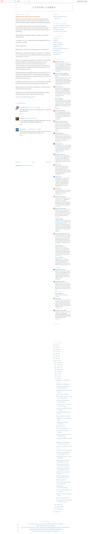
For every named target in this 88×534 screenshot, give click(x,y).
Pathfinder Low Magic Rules (60, 31)
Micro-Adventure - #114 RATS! (62, 134)
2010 (56, 511)
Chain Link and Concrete (61, 121)
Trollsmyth (58, 298)
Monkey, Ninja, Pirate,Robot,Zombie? (62, 486)
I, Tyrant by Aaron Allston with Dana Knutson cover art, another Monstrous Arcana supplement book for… (63, 222)
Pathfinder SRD (57, 50)
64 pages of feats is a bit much (63, 416)
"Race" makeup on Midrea (62, 394)
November (59, 365)
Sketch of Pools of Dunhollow (61, 294)
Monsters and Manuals (60, 208)
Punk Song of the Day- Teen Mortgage (63, 311)
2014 (56, 354)
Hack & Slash (58, 144)
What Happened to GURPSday (46, 526)
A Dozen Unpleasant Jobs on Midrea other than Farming (63, 465)
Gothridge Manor (59, 133)
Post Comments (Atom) (27, 165)
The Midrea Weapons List (62, 428)
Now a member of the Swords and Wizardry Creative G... (64, 500)
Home (33, 162)
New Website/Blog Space (60, 190)
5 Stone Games (44, 7)
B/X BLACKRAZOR (60, 111)
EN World (55, 40)
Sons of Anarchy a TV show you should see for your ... (63, 405)
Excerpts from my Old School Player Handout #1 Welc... (63, 469)
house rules (24, 97)
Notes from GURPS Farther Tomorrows (45, 531)
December (59, 362)
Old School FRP (59, 219)
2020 (56, 347)
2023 (56, 345)
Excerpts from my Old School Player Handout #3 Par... (63, 453)
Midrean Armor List (60, 426)
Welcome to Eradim (60, 480)
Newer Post (18, 162)
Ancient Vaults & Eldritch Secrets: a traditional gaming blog (62, 75)
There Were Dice (58, 259)
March (58, 504)
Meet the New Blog (59, 155)
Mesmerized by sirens (60, 196)
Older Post (48, 162)
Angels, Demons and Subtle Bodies (62, 178)
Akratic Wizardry (59, 61)
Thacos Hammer (57, 54)
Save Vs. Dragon (59, 245)
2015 (56, 351)
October (59, 367)
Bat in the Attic (58, 87)
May (58, 376)
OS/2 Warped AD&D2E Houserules (61, 25)
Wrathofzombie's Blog (60, 310)
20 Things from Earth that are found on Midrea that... (63, 387)
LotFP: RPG (58, 189)
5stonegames (23, 129)
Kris (56, 112)
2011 (56, 360)
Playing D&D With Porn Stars (62, 234)
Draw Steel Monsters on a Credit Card (63, 100)
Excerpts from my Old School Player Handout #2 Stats (63, 461)
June (58, 374)
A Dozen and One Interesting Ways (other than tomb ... (63, 476)
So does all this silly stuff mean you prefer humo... (63, 482)
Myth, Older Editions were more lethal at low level (63, 435)
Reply (21, 113)
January (58, 509)
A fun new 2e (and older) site (63, 497)
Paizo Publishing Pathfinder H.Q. (61, 48)
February (59, 506)
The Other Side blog (60, 281)
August (58, 371)
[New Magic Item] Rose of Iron (62, 77)
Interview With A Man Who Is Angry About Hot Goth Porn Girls (63, 235)
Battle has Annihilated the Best (61, 122)
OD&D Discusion (57, 46)
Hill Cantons (58, 165)
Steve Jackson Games (58, 52)
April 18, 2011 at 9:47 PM (30, 118)
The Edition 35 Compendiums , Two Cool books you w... (63, 443)
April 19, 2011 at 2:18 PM (35, 129)
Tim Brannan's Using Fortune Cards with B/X (63, 401)
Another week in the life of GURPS (62, 271)
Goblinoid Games (57, 42)
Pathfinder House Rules (58, 29)
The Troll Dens (58, 293)
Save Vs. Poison (59, 257)
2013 (56, 356)
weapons (30, 97)
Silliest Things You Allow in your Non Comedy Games (64, 397)
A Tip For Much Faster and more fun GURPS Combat (45, 524)
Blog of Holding (59, 99)
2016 (56, 349)
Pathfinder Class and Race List (60, 27)
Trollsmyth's (24, 40)
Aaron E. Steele (23, 107)
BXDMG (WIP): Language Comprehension (61, 247)
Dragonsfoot (56, 38)
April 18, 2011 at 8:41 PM (34, 107)
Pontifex (22, 118)
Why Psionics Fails (59, 210)
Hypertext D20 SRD (58, 44)
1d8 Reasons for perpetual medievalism (62, 423)
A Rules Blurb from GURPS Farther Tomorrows (45, 529)
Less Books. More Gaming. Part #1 (64, 450)
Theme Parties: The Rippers (62, 384)
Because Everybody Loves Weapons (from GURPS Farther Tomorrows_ (45, 527)
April (58, 378)
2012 (56, 358)
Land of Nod (58, 177)
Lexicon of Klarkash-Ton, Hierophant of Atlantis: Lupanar (63, 300)
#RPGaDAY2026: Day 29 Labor (62, 283)
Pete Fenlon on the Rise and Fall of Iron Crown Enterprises (62, 63)
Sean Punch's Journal (60, 269)
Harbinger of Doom (60, 154)
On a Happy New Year (60, 145)
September (59, 369)
